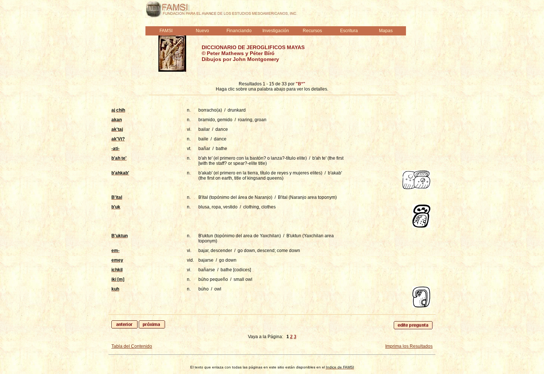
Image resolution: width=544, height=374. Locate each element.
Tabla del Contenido (131, 346)
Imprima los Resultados (409, 346)
